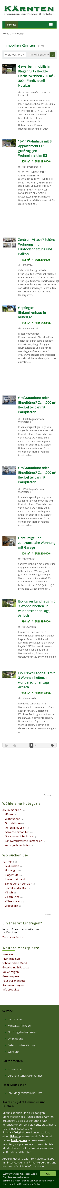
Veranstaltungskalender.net (25, 1075)
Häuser (9, 814)
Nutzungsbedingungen (22, 1032)
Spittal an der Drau (16, 888)
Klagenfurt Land (15, 879)
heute (37, 1124)
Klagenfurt (11, 875)
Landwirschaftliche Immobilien (23, 841)
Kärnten (7, 861)
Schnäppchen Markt (14, 963)
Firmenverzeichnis (40, 1162)
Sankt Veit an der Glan (18, 883)
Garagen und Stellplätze (19, 836)
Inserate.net (15, 1069)
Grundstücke (13, 823)
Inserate (11, 24)
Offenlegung (15, 1038)
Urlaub (14, 1136)
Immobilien (18, 33)
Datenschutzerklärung (22, 1045)
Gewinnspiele (10, 976)
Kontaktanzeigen (13, 985)
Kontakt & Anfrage (19, 1025)
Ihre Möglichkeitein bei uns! (25, 1093)
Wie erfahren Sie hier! (13, 936)
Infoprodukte (10, 989)
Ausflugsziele (19, 1140)
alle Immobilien (11, 810)
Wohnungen (12, 819)
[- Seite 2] (52, 745)
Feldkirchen (12, 866)
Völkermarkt (12, 901)
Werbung (13, 1052)
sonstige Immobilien (17, 845)
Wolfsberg (11, 906)
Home (5, 33)
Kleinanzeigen (11, 958)
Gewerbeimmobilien (17, 832)
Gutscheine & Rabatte (15, 967)
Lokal (20, 1128)
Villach (9, 892)
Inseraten (13, 1162)
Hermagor (11, 870)
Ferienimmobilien (15, 827)
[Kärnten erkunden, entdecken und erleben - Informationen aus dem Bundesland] (29, 15)
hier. (39, 1184)
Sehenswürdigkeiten (15, 1132)
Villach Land (12, 897)
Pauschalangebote (13, 980)
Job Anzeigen (10, 972)
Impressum (15, 1019)
